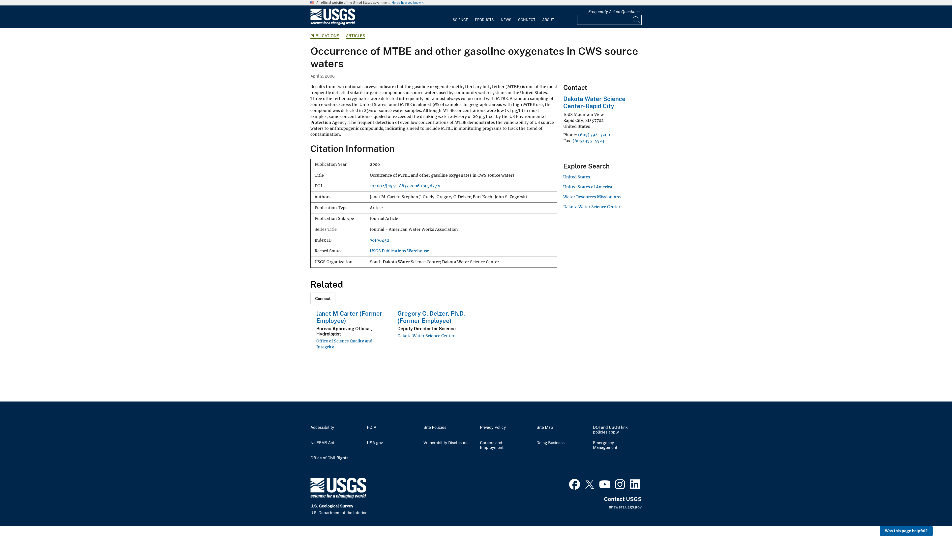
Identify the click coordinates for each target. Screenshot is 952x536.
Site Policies (434, 427)
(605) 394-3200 (594, 134)
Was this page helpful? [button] (906, 531)
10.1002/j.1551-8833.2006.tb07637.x (405, 186)
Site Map (544, 427)
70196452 (379, 240)
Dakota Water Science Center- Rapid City (594, 102)
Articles (355, 36)
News (506, 20)
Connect (526, 20)
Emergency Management (605, 445)
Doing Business (550, 443)
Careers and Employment (492, 445)
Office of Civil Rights (329, 458)
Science (460, 20)
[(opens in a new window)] (574, 484)
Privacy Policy (493, 427)
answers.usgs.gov (625, 507)
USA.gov (375, 443)
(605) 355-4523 (588, 140)
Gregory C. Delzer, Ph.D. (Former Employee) (431, 317)
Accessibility (322, 427)
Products (484, 20)
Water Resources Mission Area (593, 196)
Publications (324, 36)
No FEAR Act (322, 443)
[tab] (322, 298)
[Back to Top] (934, 518)
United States (576, 176)
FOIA (371, 427)
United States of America (587, 186)
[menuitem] (460, 16)
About (548, 20)
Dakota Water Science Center (425, 335)
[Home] (332, 24)
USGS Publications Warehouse (399, 251)
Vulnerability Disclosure (445, 443)
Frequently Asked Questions (614, 11)
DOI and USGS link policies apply (610, 430)
